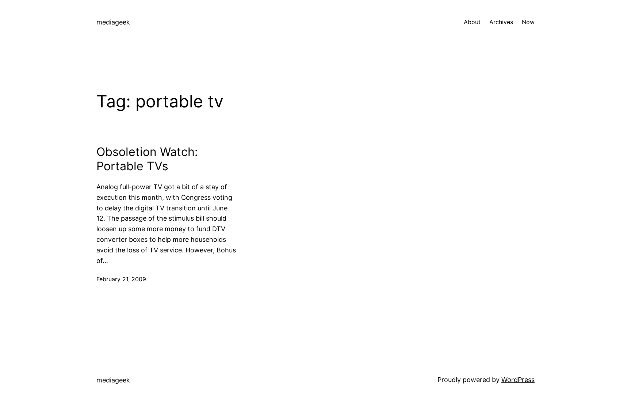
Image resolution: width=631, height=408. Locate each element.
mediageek (113, 22)
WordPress (518, 380)
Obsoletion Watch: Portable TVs (147, 159)
